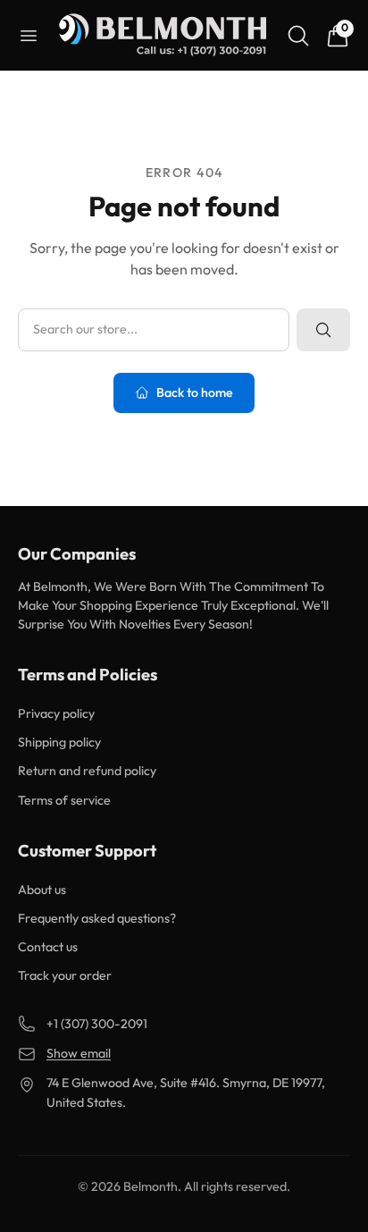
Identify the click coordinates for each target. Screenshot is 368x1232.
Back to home (194, 392)
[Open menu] (28, 35)
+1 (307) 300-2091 (96, 1024)
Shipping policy (59, 742)
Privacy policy (56, 713)
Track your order (65, 975)
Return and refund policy (87, 771)
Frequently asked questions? (97, 918)
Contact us (48, 947)
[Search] (298, 35)
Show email (78, 1053)
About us (42, 890)
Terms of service (64, 800)
